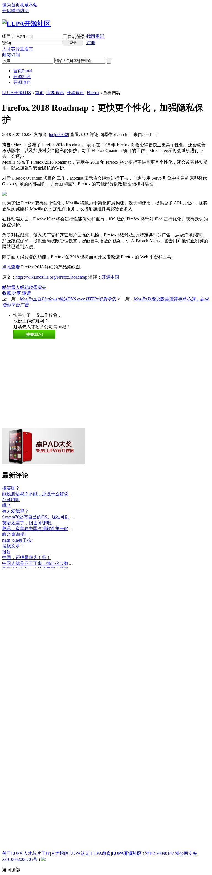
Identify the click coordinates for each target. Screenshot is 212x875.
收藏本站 (29, 4)
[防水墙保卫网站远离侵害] (43, 859)
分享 (16, 293)
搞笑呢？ (11, 488)
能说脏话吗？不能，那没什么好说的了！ (42, 493)
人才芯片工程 (36, 853)
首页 (22, 70)
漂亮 (42, 287)
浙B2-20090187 (159, 853)
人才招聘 (59, 853)
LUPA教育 (101, 853)
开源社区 (22, 76)
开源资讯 (75, 92)
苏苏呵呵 (11, 499)
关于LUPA (12, 853)
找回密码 (95, 36)
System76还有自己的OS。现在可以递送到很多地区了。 (55, 517)
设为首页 (11, 4)
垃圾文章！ (13, 546)
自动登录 (76, 36)
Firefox (93, 92)
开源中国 (110, 277)
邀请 (26, 293)
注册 (90, 42)
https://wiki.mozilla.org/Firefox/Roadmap (51, 277)
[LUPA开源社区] (26, 23)
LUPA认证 (79, 853)
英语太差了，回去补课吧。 (28, 522)
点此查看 (11, 267)
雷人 (15, 287)
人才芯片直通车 (17, 49)
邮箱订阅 (11, 54)
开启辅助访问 (15, 10)
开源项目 (22, 82)
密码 (6, 42)
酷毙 (6, 287)
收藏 (6, 293)
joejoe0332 (58, 134)
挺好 (6, 551)
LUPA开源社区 (16, 92)
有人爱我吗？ (15, 511)
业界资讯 (55, 92)
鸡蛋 (33, 287)
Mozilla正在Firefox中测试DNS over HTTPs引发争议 (68, 299)
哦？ (6, 505)
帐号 (6, 36)
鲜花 (24, 287)
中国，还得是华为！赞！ (26, 557)
